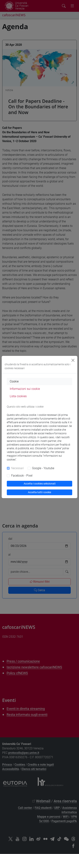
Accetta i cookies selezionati (39, 483)
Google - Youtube (43, 468)
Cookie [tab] (14, 381)
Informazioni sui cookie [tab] (25, 389)
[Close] (73, 360)
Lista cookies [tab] (18, 396)
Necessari (17, 468)
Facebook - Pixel (22, 475)
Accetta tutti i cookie (39, 492)
